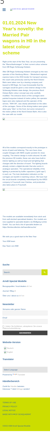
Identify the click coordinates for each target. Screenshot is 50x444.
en (31, 286)
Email (5, 318)
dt (27, 286)
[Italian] (22, 364)
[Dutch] (7, 364)
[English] (10, 364)
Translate (21, 375)
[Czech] (19, 364)
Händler (14, 386)
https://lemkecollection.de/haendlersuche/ (19, 227)
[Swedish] (13, 364)
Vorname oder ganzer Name (14, 309)
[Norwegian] (4, 364)
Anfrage (19, 389)
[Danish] (16, 364)
